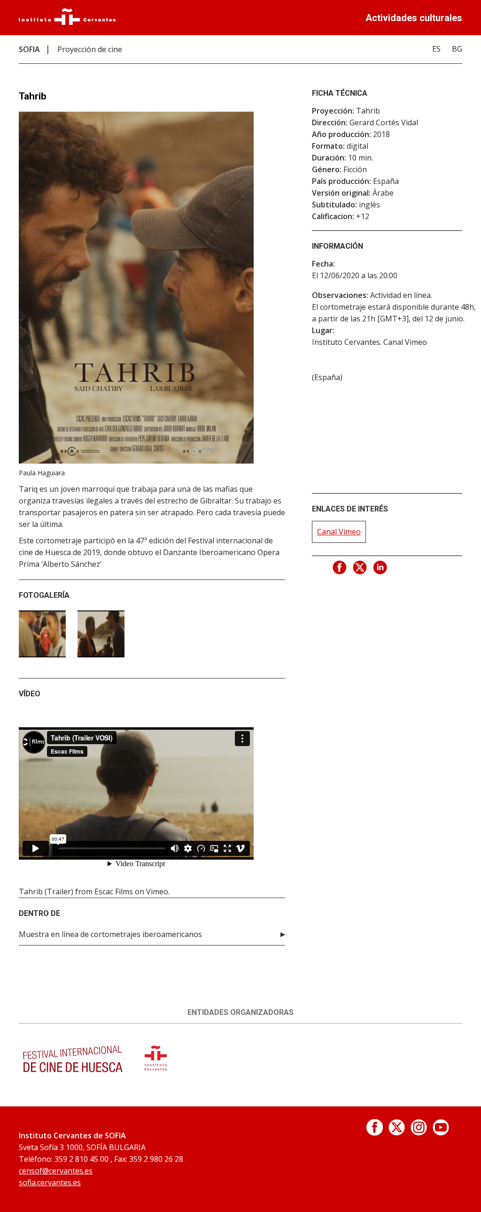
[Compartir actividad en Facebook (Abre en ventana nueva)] (340, 567)
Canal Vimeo (339, 531)
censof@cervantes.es (56, 1171)
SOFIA (29, 49)
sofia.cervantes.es (50, 1182)
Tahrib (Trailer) (46, 891)
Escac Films (113, 891)
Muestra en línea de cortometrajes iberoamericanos (110, 934)
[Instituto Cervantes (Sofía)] (155, 1073)
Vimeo (157, 891)
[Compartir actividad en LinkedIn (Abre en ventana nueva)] (380, 567)
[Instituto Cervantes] (67, 22)
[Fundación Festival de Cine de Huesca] (73, 1073)
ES (436, 49)
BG (457, 49)
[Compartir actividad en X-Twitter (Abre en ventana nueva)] (360, 567)
